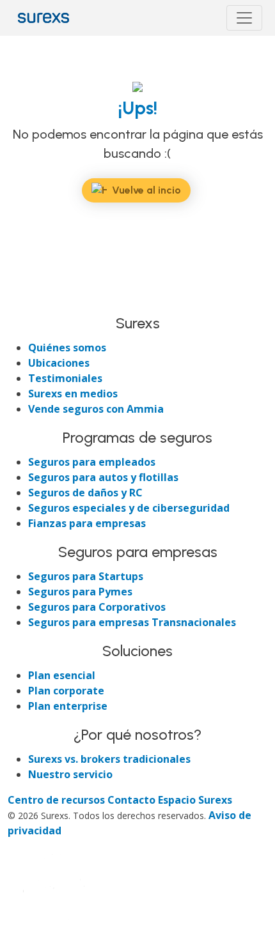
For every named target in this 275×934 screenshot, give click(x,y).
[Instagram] (65, 301)
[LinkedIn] (42, 301)
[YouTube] (87, 301)
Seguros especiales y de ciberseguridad (129, 508)
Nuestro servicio (70, 774)
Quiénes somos (67, 348)
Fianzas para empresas (87, 523)
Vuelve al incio (146, 190)
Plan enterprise (67, 706)
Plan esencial (61, 675)
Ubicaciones (59, 363)
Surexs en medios (73, 394)
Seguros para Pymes (80, 592)
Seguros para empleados (91, 462)
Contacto (132, 800)
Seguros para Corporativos (97, 607)
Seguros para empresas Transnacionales (132, 622)
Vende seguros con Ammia (96, 409)
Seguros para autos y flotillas (103, 477)
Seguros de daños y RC (85, 493)
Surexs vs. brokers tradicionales (109, 759)
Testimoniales (65, 378)
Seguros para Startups (85, 576)
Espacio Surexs (195, 800)
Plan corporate (66, 691)
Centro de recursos (57, 800)
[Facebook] (19, 301)
